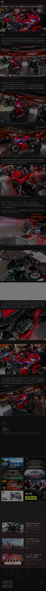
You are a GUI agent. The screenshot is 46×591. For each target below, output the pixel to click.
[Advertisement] (23, 15)
